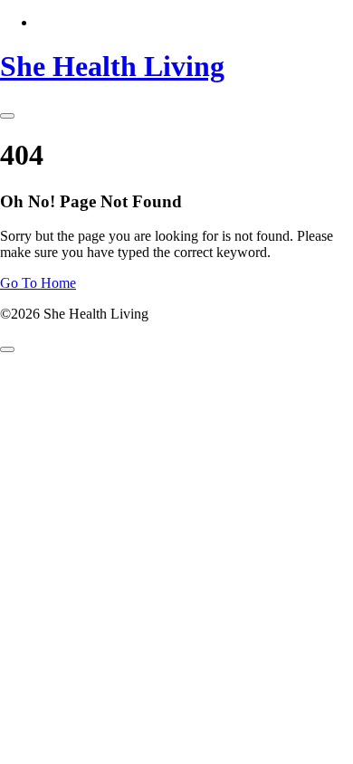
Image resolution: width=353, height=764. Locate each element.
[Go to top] (7, 349)
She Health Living (112, 66)
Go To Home (38, 283)
